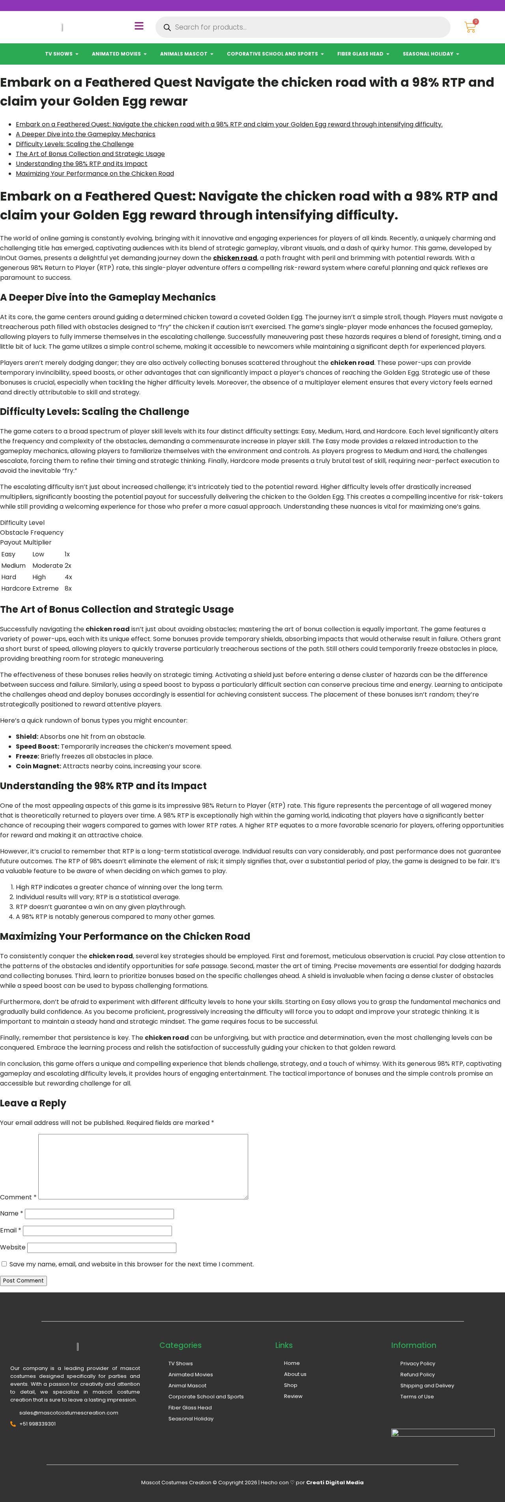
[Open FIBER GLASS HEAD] (387, 54)
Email (10, 1230)
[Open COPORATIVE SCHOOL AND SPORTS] (322, 54)
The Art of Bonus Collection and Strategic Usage (90, 153)
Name (11, 1213)
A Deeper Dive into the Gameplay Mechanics (85, 134)
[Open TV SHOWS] (77, 54)
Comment (18, 1197)
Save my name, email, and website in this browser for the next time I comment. (131, 1264)
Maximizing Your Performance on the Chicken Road (95, 173)
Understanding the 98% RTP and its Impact (82, 163)
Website (13, 1247)
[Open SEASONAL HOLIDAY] (457, 54)
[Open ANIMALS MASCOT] (211, 54)
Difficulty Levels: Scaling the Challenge (75, 144)
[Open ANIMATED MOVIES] (145, 54)
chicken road (235, 257)
